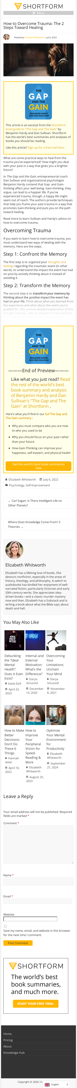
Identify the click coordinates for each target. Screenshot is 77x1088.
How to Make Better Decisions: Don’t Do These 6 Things (14, 741)
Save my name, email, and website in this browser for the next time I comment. (36, 933)
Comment (11, 823)
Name (8, 875)
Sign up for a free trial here (46, 147)
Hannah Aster (12, 760)
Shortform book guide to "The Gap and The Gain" (36, 127)
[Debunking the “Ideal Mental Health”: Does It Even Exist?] (14, 632)
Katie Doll (14, 683)
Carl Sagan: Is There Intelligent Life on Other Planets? (35, 503)
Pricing (8, 1040)
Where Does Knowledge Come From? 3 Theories (34, 524)
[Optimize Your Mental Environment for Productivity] (56, 707)
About (7, 1046)
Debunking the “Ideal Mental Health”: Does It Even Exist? (13, 667)
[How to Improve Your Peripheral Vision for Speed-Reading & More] (35, 707)
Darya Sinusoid (32, 681)
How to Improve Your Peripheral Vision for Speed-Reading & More (33, 746)
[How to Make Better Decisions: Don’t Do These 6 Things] (14, 707)
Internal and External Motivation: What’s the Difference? (34, 665)
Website (8, 914)
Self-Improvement (38, 485)
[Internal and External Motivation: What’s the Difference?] (35, 632)
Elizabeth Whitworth (34, 37)
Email (8, 896)
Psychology (16, 485)
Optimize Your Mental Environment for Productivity (56, 739)
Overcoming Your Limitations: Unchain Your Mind (55, 665)
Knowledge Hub (14, 1053)
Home (7, 1034)
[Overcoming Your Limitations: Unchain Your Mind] (56, 632)
